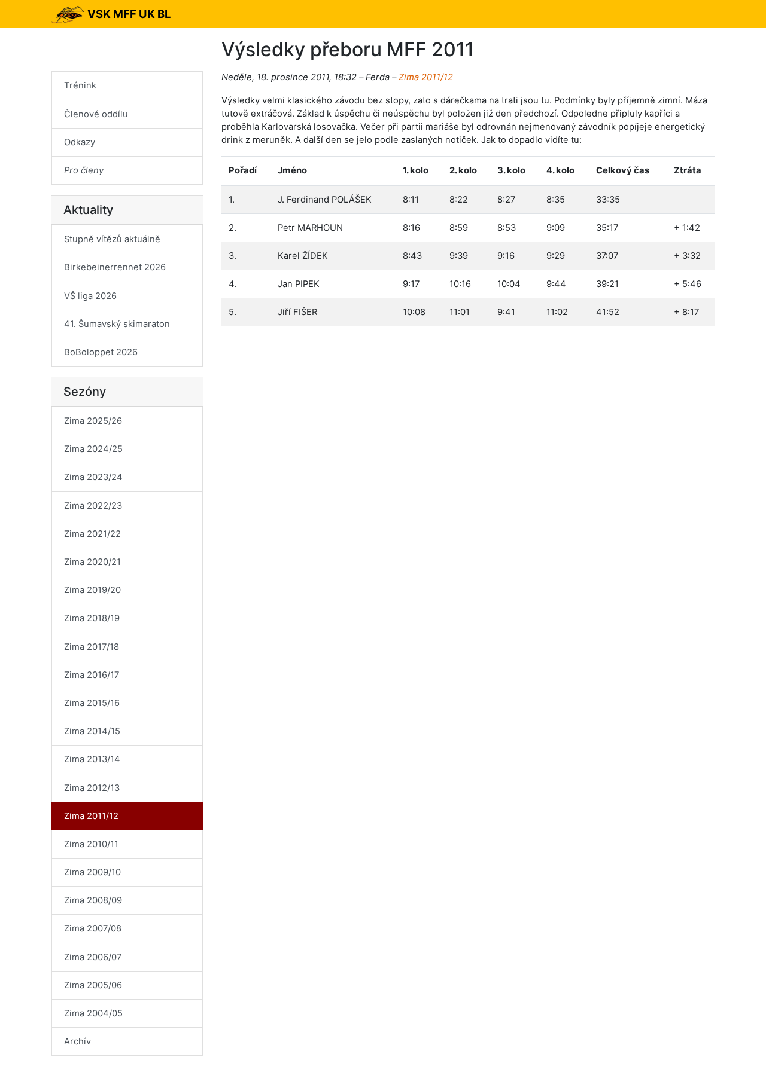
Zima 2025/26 (93, 421)
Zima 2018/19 (92, 618)
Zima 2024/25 (93, 449)
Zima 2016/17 (91, 675)
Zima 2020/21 (92, 562)
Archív (77, 1041)
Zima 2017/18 (91, 647)
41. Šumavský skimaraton (117, 324)
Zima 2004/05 (93, 1013)
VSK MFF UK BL (128, 13)
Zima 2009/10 (92, 872)
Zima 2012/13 (92, 788)
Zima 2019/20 (92, 590)
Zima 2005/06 (93, 985)
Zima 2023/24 (93, 477)
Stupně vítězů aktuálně (112, 239)
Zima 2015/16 (92, 703)
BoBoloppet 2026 (101, 352)
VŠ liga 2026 (90, 296)
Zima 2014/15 (92, 731)
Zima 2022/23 (93, 505)
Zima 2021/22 (92, 534)
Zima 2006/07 (92, 957)
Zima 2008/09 (93, 900)
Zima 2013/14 (92, 759)
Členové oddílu (96, 114)
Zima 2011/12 (426, 77)
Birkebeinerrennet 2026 (115, 267)
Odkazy (79, 142)
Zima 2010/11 (91, 844)
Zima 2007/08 (92, 928)
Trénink (80, 85)
